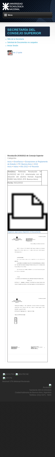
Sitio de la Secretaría (15, 39)
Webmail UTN (7, 381)
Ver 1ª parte (17, 53)
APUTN (9, 378)
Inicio (9, 162)
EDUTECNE (24, 374)
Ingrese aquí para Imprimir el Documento (24, 232)
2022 (36, 164)
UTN (13, 6)
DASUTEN (10, 374)
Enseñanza (18, 162)
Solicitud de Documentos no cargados (22, 42)
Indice (16, 167)
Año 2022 (24, 167)
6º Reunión (34, 167)
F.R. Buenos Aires (25, 164)
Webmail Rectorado (22, 381)
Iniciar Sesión (12, 46)
